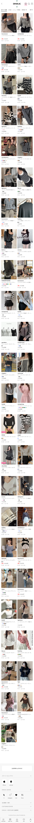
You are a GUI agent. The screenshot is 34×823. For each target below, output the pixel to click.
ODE (19, 466)
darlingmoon (20, 496)
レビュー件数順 (16, 10)
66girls (3, 589)
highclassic (4, 126)
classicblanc (4, 466)
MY (30, 821)
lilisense (19, 188)
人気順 (9, 10)
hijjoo (19, 682)
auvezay (19, 249)
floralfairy (20, 126)
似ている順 (4, 10)
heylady (19, 311)
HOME (17, 821)
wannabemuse (5, 157)
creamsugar (20, 373)
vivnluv (19, 64)
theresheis (4, 95)
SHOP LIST (10, 821)
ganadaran (4, 342)
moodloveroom (21, 342)
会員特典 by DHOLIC (17, 768)
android (11, 785)
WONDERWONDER (6, 280)
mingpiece (20, 157)
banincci (3, 249)
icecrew (3, 496)
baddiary (20, 219)
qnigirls (19, 435)
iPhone (4, 785)
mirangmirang (5, 311)
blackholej (4, 558)
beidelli (19, 95)
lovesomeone (5, 33)
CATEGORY (3, 821)
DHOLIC (17, 4)
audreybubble (21, 33)
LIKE (24, 821)
